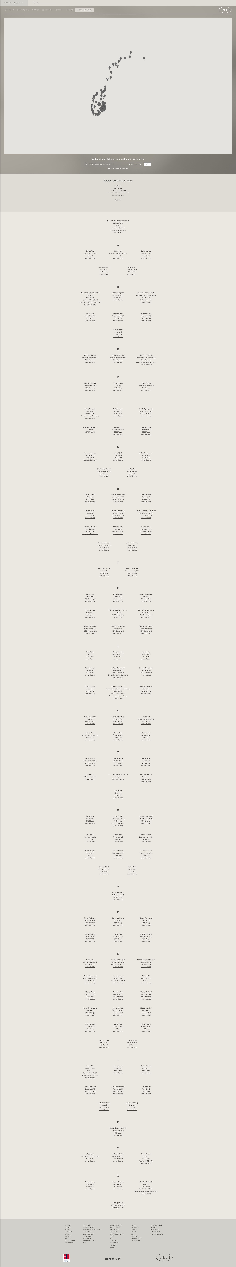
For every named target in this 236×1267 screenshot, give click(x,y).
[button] (130, 57)
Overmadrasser (88, 1234)
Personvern (136, 1241)
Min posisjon (136, 164)
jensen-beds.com (118, 195)
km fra (91, 164)
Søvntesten (69, 1243)
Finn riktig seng (23, 10)
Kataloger (135, 1227)
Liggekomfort (70, 1241)
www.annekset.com (90, 460)
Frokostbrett (115, 1232)
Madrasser (154, 1229)
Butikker (68, 1234)
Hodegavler (114, 1241)
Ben (111, 1238)
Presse (134, 1232)
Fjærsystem (87, 1238)
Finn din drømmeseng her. (92, 1229)
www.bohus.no (90, 258)
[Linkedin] (119, 1259)
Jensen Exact (88, 1236)
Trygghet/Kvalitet (89, 1241)
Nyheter (134, 1229)
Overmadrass (155, 1232)
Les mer (118, 200)
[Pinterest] (113, 1259)
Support (70, 10)
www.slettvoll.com (146, 365)
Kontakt (68, 1236)
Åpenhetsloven (137, 1238)
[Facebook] (110, 1259)
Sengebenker (114, 1243)
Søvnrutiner (47, 10)
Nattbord (113, 1245)
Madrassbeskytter (116, 1234)
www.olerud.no (118, 233)
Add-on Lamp (114, 1229)
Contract (68, 1232)
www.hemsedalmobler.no (90, 534)
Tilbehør (35, 10)
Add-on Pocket (115, 1227)
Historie (68, 1227)
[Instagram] (116, 1259)
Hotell (67, 1229)
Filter (113, 168)
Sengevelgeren (88, 1227)
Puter (112, 1247)
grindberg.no (118, 617)
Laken (112, 1236)
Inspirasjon (59, 10)
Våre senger (9, 10)
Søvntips (68, 1238)
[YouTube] (106, 1259)
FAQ (84, 1243)
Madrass (154, 1227)
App (133, 1234)
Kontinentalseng (157, 1234)
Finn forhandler (85, 10)
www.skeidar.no (104, 274)
